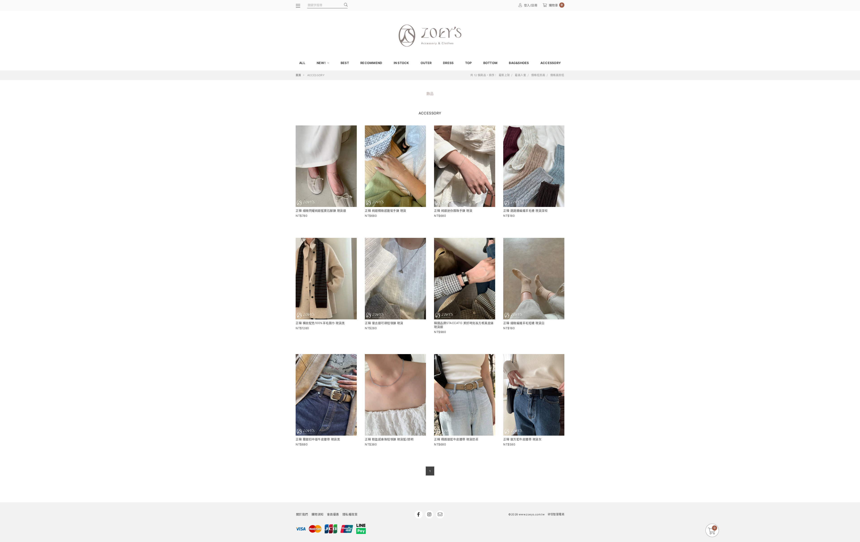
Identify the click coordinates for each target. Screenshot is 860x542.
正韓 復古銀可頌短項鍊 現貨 (384, 323)
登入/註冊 (531, 5)
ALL (302, 63)
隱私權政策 (350, 514)
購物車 (556, 5)
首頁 (298, 75)
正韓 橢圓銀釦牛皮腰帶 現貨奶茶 (456, 439)
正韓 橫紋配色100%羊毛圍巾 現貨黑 (320, 323)
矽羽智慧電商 (556, 514)
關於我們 (302, 514)
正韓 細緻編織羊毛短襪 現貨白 (524, 323)
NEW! (321, 63)
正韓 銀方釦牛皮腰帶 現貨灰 (522, 439)
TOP (468, 63)
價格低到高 (538, 75)
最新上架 (504, 75)
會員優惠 (333, 514)
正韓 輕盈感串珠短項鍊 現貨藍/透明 (389, 439)
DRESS (448, 63)
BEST (345, 63)
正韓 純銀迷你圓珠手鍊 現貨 (453, 210)
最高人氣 (520, 75)
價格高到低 (557, 75)
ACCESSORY (550, 63)
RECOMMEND (371, 63)
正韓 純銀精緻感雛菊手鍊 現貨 (385, 210)
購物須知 (318, 514)
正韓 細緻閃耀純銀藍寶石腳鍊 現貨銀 (321, 210)
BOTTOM (490, 63)
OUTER (426, 63)
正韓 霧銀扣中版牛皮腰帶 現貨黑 (318, 439)
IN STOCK (401, 63)
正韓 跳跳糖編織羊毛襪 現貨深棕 (525, 210)
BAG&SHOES (519, 63)
